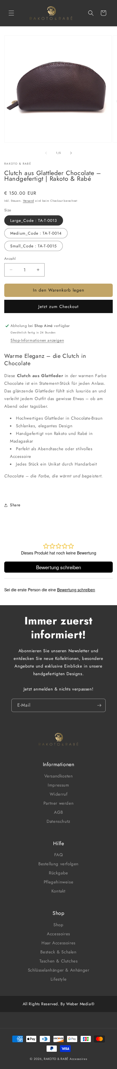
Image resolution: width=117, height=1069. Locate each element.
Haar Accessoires (58, 943)
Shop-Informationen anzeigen (37, 340)
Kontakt (58, 891)
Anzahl (10, 258)
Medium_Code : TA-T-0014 (36, 233)
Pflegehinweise (58, 882)
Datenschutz (58, 821)
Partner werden (58, 803)
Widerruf (59, 794)
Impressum (58, 785)
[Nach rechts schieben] (71, 153)
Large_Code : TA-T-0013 (33, 220)
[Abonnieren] (99, 705)
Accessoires (58, 934)
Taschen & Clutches (58, 961)
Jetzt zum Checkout (58, 306)
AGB (58, 812)
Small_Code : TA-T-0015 (33, 246)
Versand (28, 201)
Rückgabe (58, 873)
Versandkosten (58, 776)
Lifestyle (58, 979)
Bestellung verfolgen (58, 864)
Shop (58, 925)
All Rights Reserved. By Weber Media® (59, 1004)
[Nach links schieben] (46, 153)
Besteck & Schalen (58, 952)
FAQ (58, 855)
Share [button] (15, 505)
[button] (11, 13)
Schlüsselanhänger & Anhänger (58, 970)
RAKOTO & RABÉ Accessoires (65, 1059)
